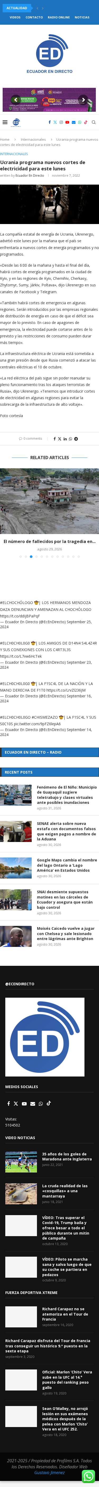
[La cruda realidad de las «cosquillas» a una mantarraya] (21, 1193)
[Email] (74, 122)
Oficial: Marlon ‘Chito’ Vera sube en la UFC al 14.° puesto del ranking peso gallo (67, 1379)
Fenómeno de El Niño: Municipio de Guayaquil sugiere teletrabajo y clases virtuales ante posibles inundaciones (67, 795)
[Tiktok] (86, 122)
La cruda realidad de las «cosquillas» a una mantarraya (65, 1191)
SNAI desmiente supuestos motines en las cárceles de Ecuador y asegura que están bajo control (65, 899)
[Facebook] (50, 122)
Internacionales (33, 139)
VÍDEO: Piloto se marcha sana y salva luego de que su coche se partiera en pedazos (67, 1267)
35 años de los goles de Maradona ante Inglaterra (67, 1156)
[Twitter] (55, 122)
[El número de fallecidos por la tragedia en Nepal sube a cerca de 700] (49, 501)
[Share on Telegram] (76, 438)
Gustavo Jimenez (49, 1472)
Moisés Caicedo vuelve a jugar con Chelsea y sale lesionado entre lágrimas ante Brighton (66, 933)
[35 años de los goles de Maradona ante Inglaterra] (21, 1162)
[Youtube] (67, 122)
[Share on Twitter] (60, 438)
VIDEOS (15, 17)
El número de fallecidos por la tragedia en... (50, 541)
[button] (37, 8)
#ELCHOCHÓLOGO (16, 602)
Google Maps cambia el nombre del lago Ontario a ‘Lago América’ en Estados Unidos (67, 865)
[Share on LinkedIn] (65, 438)
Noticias (82, 17)
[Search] (93, 122)
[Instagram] (61, 122)
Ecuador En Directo (30, 175)
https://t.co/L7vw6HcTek (21, 656)
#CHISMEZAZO (45, 717)
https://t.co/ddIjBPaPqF (20, 615)
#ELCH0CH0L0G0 (15, 643)
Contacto (34, 17)
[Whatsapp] (79, 122)
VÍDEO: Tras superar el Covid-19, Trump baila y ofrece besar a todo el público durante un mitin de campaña (65, 1228)
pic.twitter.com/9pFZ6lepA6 (37, 723)
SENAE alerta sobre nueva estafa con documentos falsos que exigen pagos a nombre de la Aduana (66, 831)
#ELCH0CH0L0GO (15, 717)
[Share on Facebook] (55, 438)
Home (5, 139)
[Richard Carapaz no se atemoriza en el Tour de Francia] (21, 1316)
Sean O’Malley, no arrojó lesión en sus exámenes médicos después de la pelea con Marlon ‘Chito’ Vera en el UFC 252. (65, 1419)
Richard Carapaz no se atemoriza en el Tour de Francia (65, 1314)
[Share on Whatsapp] (70, 438)
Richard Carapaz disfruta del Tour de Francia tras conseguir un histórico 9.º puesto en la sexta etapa (47, 1345)
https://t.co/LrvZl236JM (66, 690)
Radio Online (59, 17)
